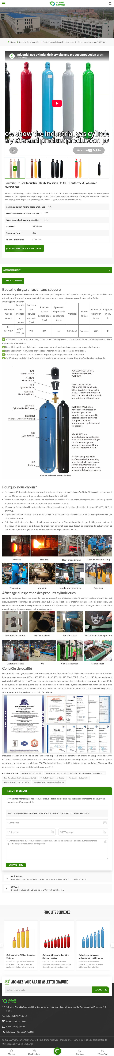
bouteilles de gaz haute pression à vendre (49, 782)
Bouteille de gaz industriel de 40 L (16, 782)
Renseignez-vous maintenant (26, 248)
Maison (13, 42)
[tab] (13, 281)
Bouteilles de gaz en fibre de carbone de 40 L (87, 773)
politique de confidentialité (94, 1039)
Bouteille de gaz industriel (29, 42)
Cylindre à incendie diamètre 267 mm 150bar (55, 956)
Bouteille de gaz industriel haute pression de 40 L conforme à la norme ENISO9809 (51, 813)
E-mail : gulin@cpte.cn (16, 1021)
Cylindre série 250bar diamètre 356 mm (20, 956)
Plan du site (66, 1039)
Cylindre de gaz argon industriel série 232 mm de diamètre (91, 956)
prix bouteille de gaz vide (78, 778)
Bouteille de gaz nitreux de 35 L (52, 778)
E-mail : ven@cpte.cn (15, 1026)
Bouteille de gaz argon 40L (31, 773)
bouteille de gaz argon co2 (56, 773)
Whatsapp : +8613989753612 (20, 1032)
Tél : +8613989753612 (16, 1016)
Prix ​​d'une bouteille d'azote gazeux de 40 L (20, 778)
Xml (76, 1039)
